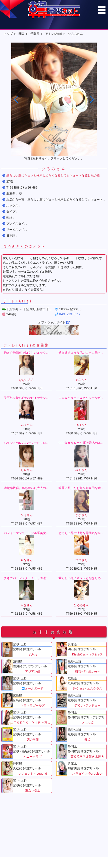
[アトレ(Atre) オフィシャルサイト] (54, 330)
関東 (22, 34)
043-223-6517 (69, 314)
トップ (8, 34)
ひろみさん (75, 34)
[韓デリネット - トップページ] (54, 17)
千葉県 (34, 34)
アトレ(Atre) (53, 34)
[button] (91, 99)
